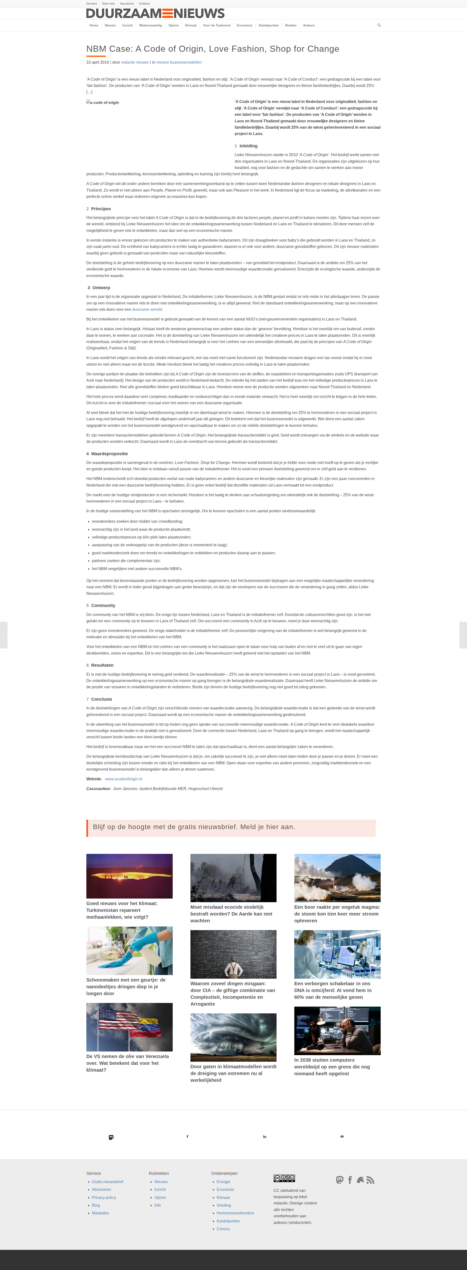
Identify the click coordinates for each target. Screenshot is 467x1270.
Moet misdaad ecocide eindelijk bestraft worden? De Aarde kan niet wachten (231, 913)
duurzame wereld (147, 309)
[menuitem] (93, 3)
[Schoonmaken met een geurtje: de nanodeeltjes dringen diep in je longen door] (129, 950)
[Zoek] (377, 25)
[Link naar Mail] (342, 1136)
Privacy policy (104, 1197)
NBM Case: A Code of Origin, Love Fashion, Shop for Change (213, 49)
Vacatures (127, 3)
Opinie (160, 1197)
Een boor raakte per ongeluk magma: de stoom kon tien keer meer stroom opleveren (337, 913)
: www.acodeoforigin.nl (114, 779)
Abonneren (101, 1189)
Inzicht (160, 1189)
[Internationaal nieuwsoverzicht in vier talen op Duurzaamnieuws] (4, 635)
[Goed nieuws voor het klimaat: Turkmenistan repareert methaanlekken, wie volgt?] (129, 876)
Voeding (224, 1205)
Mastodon (100, 1213)
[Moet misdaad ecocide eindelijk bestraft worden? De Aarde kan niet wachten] (233, 878)
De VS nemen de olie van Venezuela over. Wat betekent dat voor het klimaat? (127, 1063)
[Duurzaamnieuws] (155, 13)
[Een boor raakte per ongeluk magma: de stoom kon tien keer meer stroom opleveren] (337, 878)
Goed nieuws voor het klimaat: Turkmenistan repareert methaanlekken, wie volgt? (122, 910)
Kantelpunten (228, 1221)
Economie (225, 1189)
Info (157, 1205)
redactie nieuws (135, 62)
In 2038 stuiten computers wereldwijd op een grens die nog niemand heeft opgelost (332, 1066)
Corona (223, 1229)
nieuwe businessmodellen (179, 62)
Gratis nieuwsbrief (107, 1182)
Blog (96, 1205)
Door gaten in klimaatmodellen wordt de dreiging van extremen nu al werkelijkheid (233, 1073)
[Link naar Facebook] (187, 1136)
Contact (144, 3)
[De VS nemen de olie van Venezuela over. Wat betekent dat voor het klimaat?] (129, 1027)
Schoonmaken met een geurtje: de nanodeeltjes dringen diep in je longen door (126, 986)
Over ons (108, 3)
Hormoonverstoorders (235, 1213)
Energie (223, 1182)
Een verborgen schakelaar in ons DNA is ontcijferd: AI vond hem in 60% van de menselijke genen (333, 990)
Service (91, 3)
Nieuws (161, 1182)
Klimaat (223, 1197)
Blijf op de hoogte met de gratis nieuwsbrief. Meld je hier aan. (194, 827)
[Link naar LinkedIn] (264, 1136)
